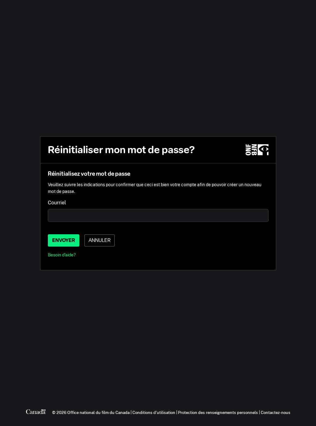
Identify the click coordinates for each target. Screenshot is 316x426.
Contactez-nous (275, 412)
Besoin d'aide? (62, 254)
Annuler (99, 240)
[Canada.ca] (36, 412)
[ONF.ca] (257, 149)
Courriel (57, 203)
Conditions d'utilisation (153, 412)
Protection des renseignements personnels (218, 412)
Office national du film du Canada (98, 412)
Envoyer (63, 240)
